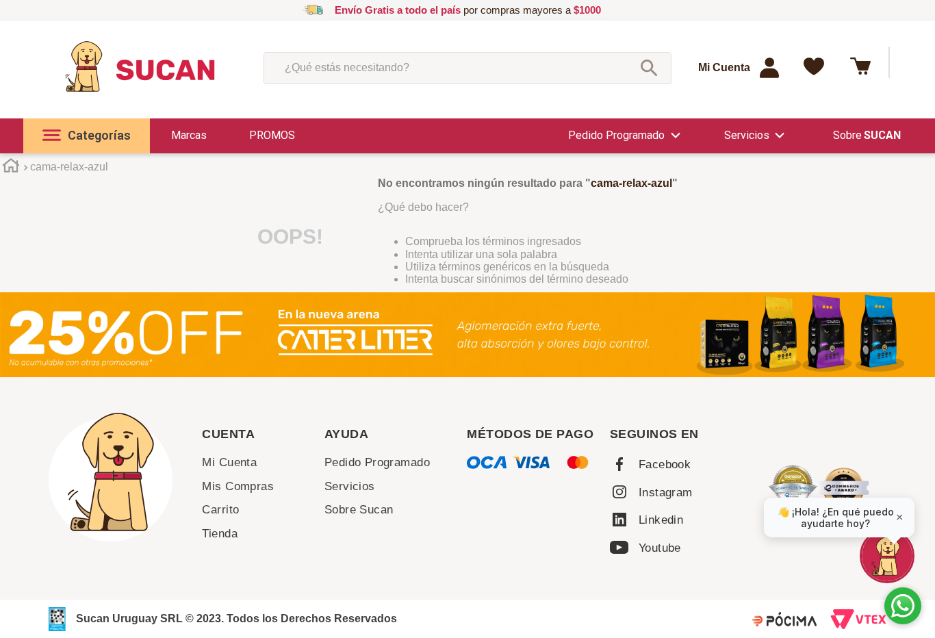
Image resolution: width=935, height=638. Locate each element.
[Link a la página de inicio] (10, 168)
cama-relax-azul (69, 167)
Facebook (665, 464)
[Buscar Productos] (649, 68)
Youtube (660, 547)
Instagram (666, 492)
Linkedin (661, 519)
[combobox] (467, 68)
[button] (86, 135)
